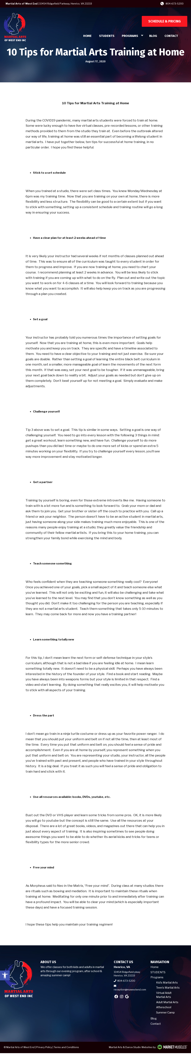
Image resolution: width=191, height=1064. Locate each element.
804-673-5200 (175, 3)
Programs (130, 36)
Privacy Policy (44, 1047)
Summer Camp (165, 1012)
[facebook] (116, 996)
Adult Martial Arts (167, 1002)
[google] (127, 996)
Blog (153, 36)
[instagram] (121, 996)
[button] (5, 975)
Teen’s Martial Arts (168, 987)
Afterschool (163, 1007)
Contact (171, 36)
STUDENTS (106, 36)
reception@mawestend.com (130, 989)
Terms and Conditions (66, 1047)
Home (87, 36)
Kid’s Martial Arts (167, 982)
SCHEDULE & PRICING (164, 21)
